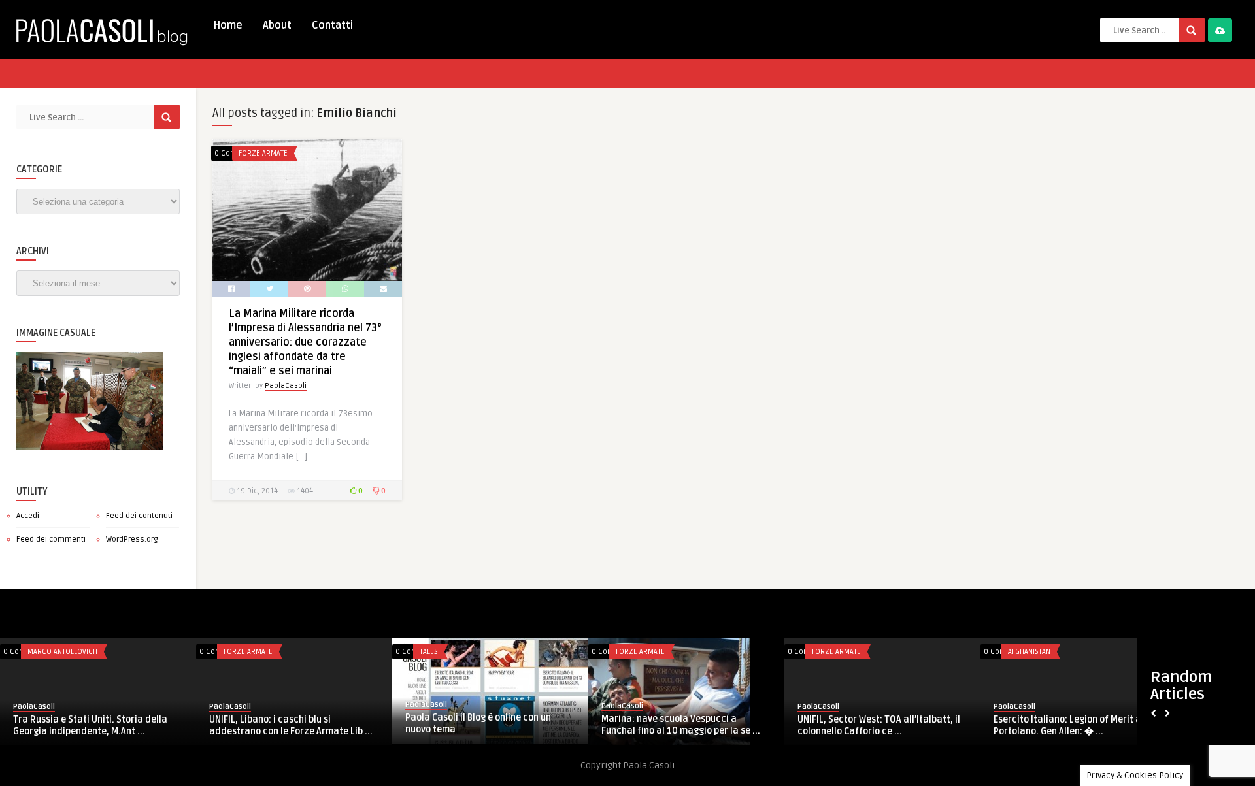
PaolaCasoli (286, 386)
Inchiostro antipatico (695, 651)
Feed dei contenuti (139, 516)
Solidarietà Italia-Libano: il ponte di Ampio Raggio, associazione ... (915, 725)
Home (228, 25)
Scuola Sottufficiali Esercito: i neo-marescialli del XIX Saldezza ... (1109, 725)
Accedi (27, 516)
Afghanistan (285, 651)
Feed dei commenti (51, 539)
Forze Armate (263, 153)
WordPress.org (132, 539)
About (277, 25)
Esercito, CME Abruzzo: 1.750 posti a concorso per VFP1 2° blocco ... (522, 725)
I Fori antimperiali (680, 719)
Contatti (332, 25)
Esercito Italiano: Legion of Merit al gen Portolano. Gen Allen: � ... (334, 725)
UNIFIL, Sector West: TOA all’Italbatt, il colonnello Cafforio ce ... (135, 725)
